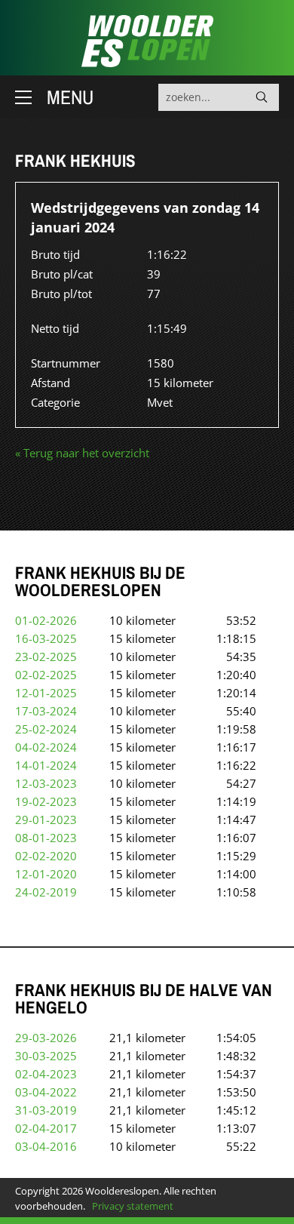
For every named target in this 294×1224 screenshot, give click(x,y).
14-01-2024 (46, 765)
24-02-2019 (46, 892)
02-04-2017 (46, 1128)
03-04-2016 (46, 1146)
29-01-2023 (46, 819)
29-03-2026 (46, 1037)
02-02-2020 (46, 855)
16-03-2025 (46, 638)
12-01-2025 (46, 692)
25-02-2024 (46, 729)
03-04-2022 (46, 1091)
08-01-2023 (46, 837)
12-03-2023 (46, 783)
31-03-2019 (46, 1110)
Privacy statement (132, 1206)
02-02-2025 (46, 674)
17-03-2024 (46, 710)
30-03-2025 (46, 1055)
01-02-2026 (46, 620)
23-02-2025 (46, 656)
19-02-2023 (46, 801)
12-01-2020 (46, 873)
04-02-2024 (46, 747)
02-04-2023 (46, 1073)
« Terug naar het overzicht (82, 452)
